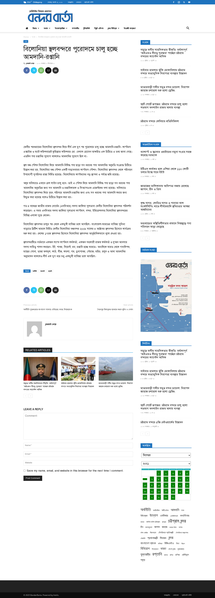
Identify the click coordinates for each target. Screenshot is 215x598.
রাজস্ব (166, 555)
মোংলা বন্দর (171, 549)
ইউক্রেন (144, 515)
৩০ (165, 497)
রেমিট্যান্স (185, 554)
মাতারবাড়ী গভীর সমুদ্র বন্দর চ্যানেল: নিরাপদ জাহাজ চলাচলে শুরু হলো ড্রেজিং (165, 88)
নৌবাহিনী (143, 538)
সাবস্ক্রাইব (70, 2)
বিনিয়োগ (145, 548)
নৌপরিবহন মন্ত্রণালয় (182, 532)
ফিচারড (163, 538)
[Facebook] (173, 2)
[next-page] (30, 396)
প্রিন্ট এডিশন (98, 28)
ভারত (163, 548)
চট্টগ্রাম (164, 522)
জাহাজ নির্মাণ (173, 527)
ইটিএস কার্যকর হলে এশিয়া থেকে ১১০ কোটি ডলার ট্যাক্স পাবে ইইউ (165, 170)
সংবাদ (46, 28)
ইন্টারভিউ (86, 28)
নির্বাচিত (146, 343)
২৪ (173, 491)
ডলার (180, 527)
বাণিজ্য (160, 543)
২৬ (187, 491)
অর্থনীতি (35, 271)
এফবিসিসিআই (174, 516)
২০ (145, 491)
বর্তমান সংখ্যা (148, 250)
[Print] (55, 70)
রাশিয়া (177, 554)
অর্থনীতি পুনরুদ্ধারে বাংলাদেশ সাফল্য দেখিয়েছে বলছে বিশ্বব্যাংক (47, 309)
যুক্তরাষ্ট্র (145, 554)
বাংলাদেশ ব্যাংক (148, 543)
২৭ (145, 497)
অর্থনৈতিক (156, 510)
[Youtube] (189, 2)
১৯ (187, 485)
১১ (180, 479)
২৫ (180, 491)
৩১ (173, 497)
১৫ (159, 485)
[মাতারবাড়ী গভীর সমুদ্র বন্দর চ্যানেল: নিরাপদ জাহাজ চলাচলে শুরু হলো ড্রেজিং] (116, 369)
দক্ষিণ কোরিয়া (144, 533)
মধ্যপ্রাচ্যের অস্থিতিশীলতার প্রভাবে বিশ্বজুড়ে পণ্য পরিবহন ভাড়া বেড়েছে (166, 225)
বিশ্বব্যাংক (155, 549)
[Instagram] (178, 2)
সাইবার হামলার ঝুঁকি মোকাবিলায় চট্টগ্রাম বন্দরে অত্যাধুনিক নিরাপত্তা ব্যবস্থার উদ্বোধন (164, 71)
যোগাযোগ (78, 2)
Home (26, 37)
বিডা (177, 543)
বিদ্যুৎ (183, 543)
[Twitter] (184, 2)
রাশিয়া (171, 555)
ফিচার (35, 28)
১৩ (145, 485)
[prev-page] (25, 396)
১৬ (166, 485)
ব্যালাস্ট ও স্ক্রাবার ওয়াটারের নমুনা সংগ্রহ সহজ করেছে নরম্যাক (166, 153)
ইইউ (182, 510)
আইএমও (165, 510)
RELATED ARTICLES (37, 350)
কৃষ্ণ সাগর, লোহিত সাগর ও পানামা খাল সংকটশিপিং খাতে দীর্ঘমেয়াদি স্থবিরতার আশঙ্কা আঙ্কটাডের (165, 206)
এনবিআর (164, 515)
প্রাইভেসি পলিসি (88, 2)
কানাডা (142, 522)
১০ (173, 479)
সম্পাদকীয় (75, 28)
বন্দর (171, 537)
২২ (159, 491)
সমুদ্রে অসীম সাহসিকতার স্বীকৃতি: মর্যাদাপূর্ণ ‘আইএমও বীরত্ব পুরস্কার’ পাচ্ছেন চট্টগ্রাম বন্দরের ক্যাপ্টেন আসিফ (39, 386)
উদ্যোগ (154, 515)
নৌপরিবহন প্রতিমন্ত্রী (165, 532)
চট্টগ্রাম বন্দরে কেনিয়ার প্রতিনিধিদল (160, 121)
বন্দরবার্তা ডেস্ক (30, 63)
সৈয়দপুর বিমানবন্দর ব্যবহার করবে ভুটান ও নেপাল (115, 309)
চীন (142, 527)
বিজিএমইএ (169, 543)
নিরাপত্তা (153, 532)
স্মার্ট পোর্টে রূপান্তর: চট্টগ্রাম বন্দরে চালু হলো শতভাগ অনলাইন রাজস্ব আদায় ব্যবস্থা (164, 105)
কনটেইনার (184, 515)
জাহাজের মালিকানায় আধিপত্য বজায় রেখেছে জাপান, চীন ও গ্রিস (165, 187)
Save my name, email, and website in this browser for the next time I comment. (75, 470)
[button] (188, 28)
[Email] (48, 70)
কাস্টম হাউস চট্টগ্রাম (153, 521)
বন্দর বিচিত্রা (112, 28)
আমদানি (42, 271)
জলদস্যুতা (148, 527)
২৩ (166, 491)
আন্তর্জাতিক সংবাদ (150, 144)
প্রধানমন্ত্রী (152, 537)
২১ (152, 491)
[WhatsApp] (41, 70)
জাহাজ (164, 527)
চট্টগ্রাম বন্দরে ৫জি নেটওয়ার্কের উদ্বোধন (162, 422)
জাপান (157, 527)
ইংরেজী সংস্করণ (130, 28)
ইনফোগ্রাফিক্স (60, 28)
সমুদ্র (143, 560)
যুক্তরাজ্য (181, 548)
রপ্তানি (50, 271)
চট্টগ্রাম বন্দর (177, 521)
